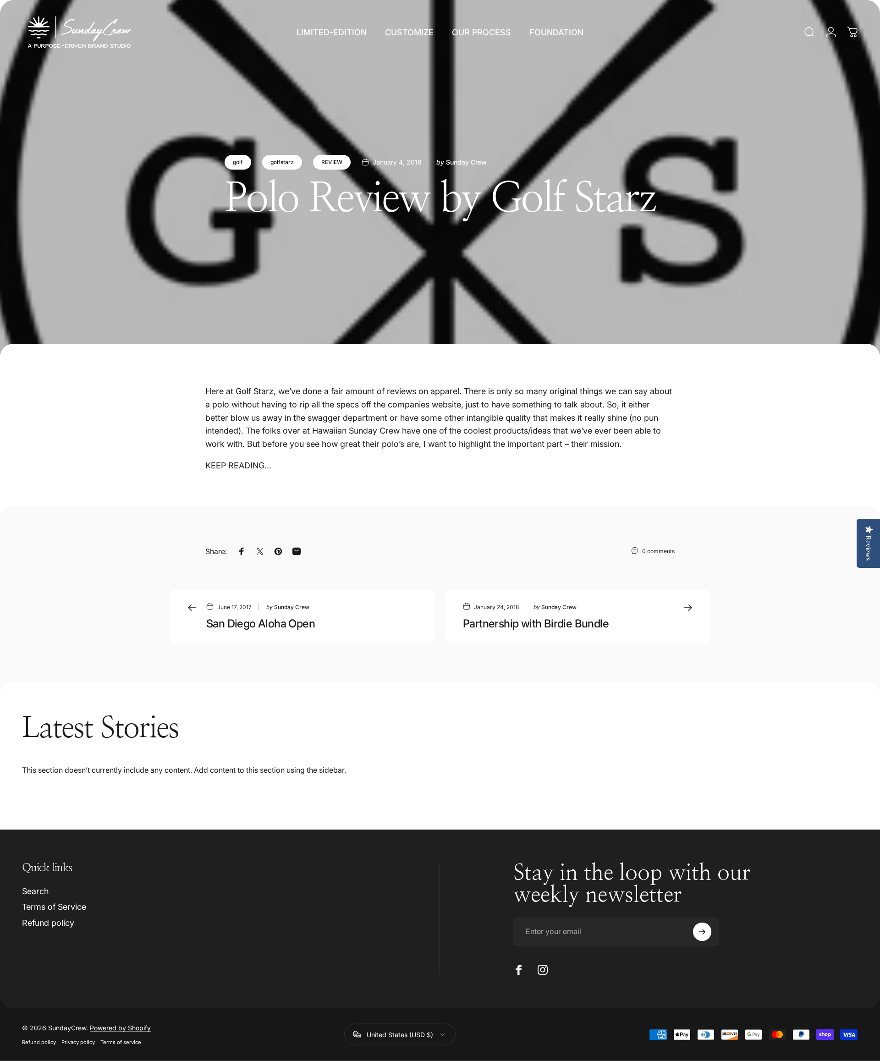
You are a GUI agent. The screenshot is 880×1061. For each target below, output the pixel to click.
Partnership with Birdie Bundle (536, 623)
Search (35, 891)
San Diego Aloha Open (260, 623)
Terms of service (120, 1042)
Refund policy (48, 923)
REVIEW (331, 162)
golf (238, 162)
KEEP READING (234, 465)
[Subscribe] (702, 932)
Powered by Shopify (120, 1028)
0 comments (658, 551)
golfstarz (282, 162)
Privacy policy (78, 1042)
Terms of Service (54, 907)
